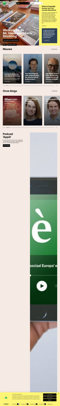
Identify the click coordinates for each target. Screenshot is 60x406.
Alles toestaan (49, 394)
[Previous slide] (55, 85)
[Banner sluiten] (58, 393)
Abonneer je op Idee (11, 44)
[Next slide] (56, 85)
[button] (23, 3)
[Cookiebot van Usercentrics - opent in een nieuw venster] (6, 404)
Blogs (4, 44)
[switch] (27, 404)
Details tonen (50, 404)
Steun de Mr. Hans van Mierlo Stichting (11, 40)
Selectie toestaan (50, 397)
